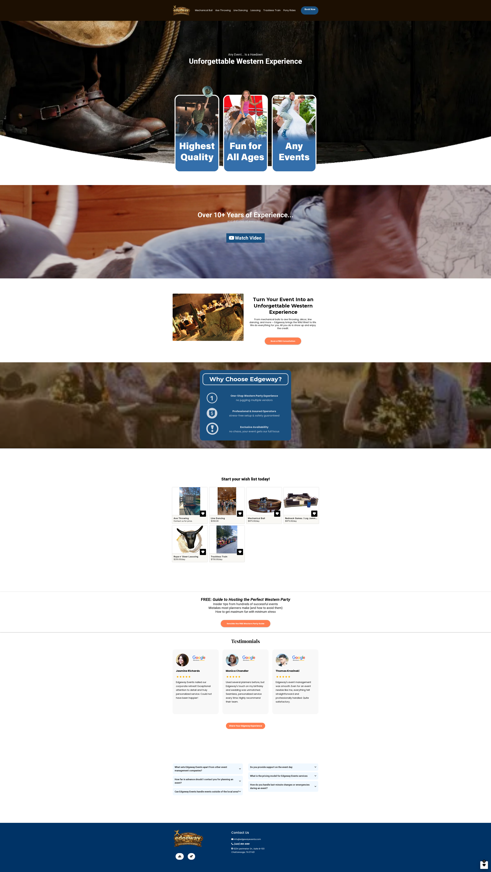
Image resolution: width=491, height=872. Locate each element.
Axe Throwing (223, 10)
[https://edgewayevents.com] (182, 10)
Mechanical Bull (204, 10)
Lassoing (255, 10)
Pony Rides (289, 10)
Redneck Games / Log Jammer (301, 518)
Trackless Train (272, 10)
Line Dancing (240, 10)
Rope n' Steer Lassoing (186, 556)
